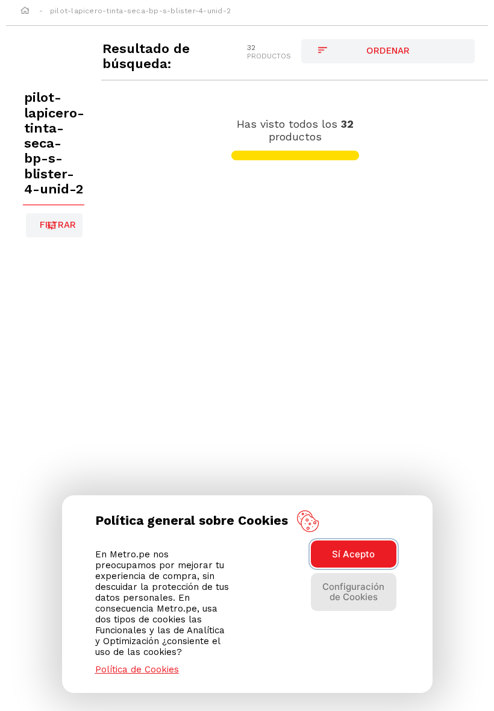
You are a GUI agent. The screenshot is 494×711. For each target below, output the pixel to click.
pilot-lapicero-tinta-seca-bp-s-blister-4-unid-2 (140, 11)
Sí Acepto (353, 554)
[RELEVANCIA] (388, 51)
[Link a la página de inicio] (25, 11)
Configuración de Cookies (353, 592)
